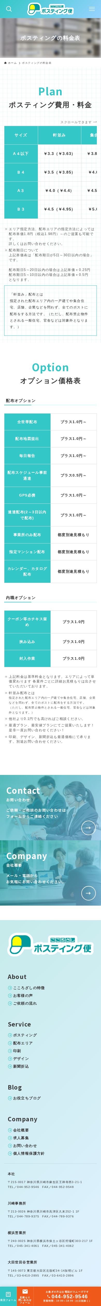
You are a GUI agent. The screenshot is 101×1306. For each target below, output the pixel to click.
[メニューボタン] (92, 9)
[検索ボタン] (9, 9)
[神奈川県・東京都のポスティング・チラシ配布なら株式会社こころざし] (50, 9)
